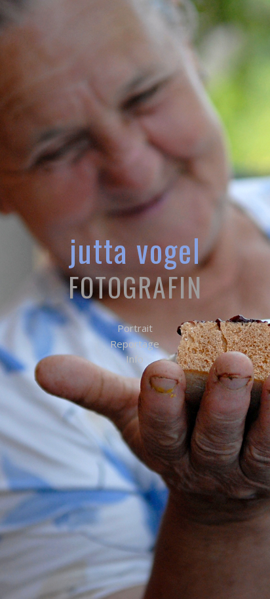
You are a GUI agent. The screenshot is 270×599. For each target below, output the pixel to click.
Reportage (134, 343)
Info (135, 358)
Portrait (135, 328)
